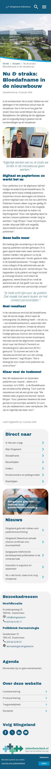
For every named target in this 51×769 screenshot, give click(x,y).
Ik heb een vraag (14, 442)
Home (6, 63)
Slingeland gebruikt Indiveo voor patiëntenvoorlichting (22, 530)
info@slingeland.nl (16, 617)
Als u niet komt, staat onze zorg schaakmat (21, 577)
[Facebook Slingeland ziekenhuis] (5, 732)
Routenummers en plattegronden (22, 474)
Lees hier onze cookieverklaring (13, 763)
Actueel (16, 63)
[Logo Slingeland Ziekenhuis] (18, 7)
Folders (9, 468)
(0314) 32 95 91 (14, 641)
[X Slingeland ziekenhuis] (12, 732)
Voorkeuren (44, 757)
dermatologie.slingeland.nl (20, 646)
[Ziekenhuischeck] (25, 753)
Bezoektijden (12, 462)
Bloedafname (12, 455)
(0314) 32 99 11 (14, 621)
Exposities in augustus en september (18, 567)
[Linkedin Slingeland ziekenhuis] (19, 732)
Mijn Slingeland (13, 449)
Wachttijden (11, 481)
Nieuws (13, 520)
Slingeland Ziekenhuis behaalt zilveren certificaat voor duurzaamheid (20, 542)
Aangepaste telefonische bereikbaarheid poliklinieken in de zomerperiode (22, 555)
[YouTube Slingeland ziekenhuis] (26, 732)
